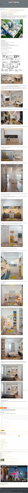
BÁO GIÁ (2, 447)
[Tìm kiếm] (19, 436)
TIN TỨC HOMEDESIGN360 (4, 446)
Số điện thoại (2, 427)
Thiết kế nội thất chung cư (4, 85)
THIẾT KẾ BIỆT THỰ (3, 440)
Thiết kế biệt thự (15, 492)
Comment (2, 414)
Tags (11, 451)
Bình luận (9, 451)
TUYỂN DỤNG (2, 448)
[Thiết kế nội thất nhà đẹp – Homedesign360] (14, 1)
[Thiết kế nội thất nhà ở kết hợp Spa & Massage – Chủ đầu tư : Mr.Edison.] (2, 460)
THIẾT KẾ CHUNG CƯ (3, 439)
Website (2, 425)
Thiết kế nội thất (9, 492)
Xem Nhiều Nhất (2, 451)
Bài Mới (6, 451)
